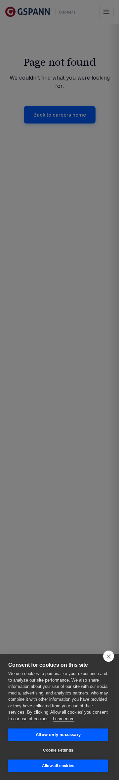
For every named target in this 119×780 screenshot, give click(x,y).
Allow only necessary (58, 734)
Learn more (63, 718)
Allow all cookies (58, 765)
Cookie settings (58, 750)
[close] (108, 656)
